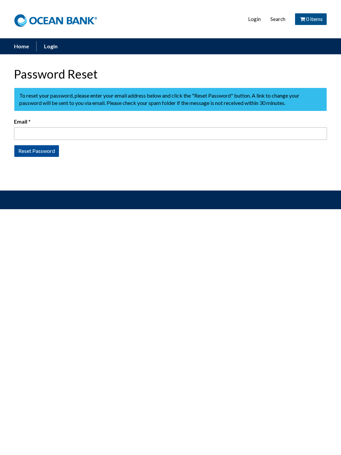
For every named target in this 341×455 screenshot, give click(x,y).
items (314, 19)
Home (21, 46)
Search (277, 19)
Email (20, 121)
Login (254, 19)
